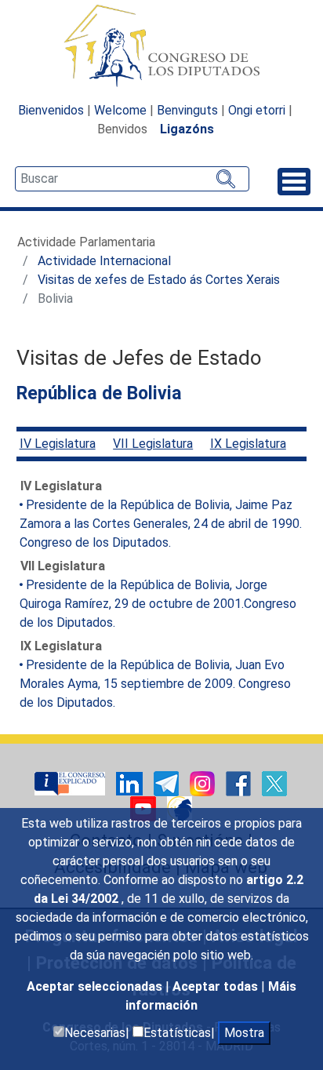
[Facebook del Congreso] (240, 782)
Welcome (120, 110)
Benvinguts (187, 110)
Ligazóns (187, 129)
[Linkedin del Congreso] (131, 782)
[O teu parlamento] (71, 782)
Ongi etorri (256, 110)
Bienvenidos (51, 110)
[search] (132, 178)
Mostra (244, 1032)
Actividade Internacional (104, 260)
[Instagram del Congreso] (204, 782)
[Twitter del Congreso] (274, 782)
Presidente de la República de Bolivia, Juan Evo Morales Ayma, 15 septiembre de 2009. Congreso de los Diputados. (155, 683)
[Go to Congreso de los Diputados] (161, 45)
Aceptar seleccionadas (96, 986)
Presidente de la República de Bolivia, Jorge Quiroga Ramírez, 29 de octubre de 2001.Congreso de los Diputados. (158, 603)
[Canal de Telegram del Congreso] (168, 782)
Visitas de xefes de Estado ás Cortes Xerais (159, 279)
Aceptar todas (216, 986)
